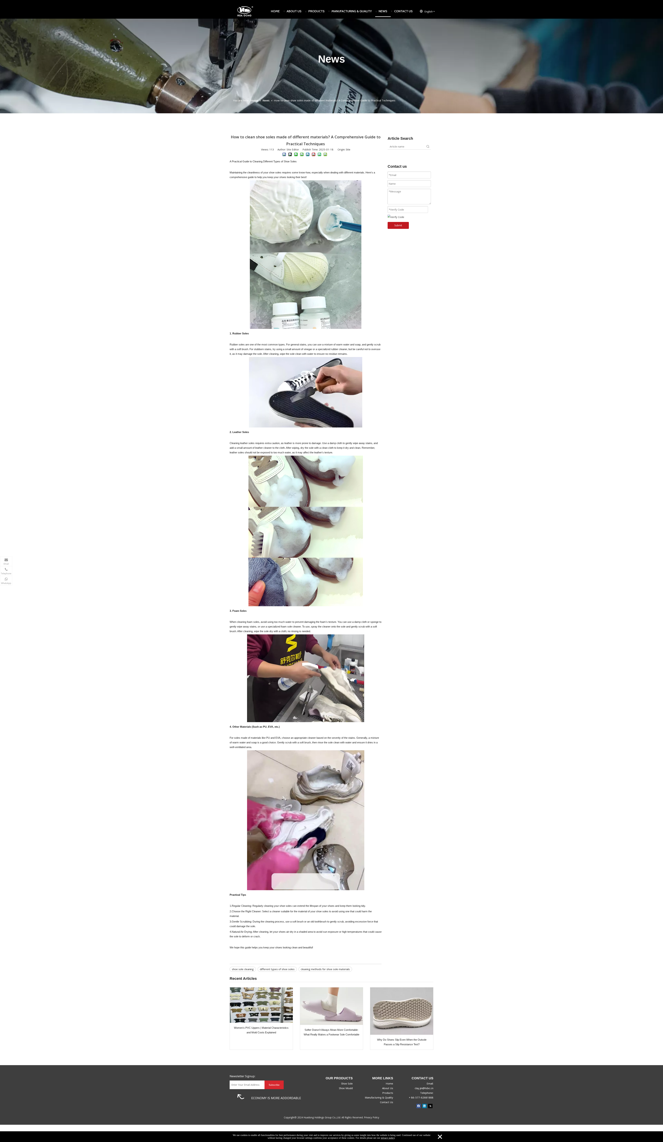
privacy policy (388, 1138)
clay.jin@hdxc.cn (424, 1088)
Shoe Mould (346, 1088)
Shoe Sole (347, 1083)
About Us (387, 1088)
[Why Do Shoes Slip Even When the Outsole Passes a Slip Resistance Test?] (401, 1011)
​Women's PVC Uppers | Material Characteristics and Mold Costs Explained (261, 1030)
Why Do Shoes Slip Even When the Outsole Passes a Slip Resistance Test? (401, 1042)
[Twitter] (430, 1105)
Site (348, 149)
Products (387, 1093)
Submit (398, 225)
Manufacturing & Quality (379, 1097)
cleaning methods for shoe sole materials (325, 969)
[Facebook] (418, 1105)
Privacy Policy (371, 1117)
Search (428, 146)
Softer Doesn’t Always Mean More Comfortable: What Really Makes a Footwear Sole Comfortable (331, 1032)
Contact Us (386, 1102)
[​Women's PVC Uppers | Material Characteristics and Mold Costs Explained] (261, 1005)
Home (389, 1083)
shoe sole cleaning (243, 969)
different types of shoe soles (277, 969)
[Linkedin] (424, 1105)
